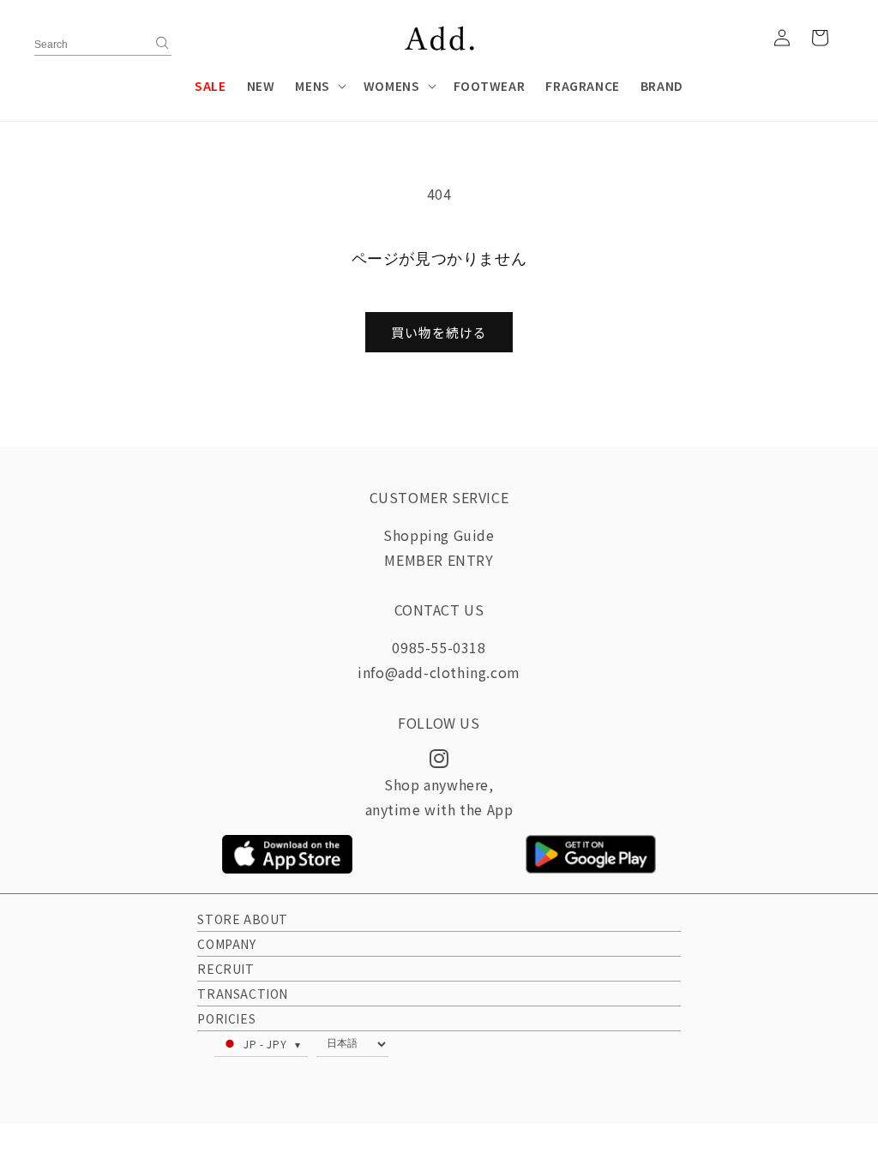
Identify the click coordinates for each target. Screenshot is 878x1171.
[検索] (162, 43)
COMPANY (226, 943)
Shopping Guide (438, 535)
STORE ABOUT (242, 919)
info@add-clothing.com (439, 672)
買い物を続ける (439, 332)
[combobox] (102, 47)
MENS (312, 85)
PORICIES (226, 1018)
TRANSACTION (242, 993)
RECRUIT (225, 968)
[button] (318, 86)
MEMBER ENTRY (438, 559)
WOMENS (392, 85)
